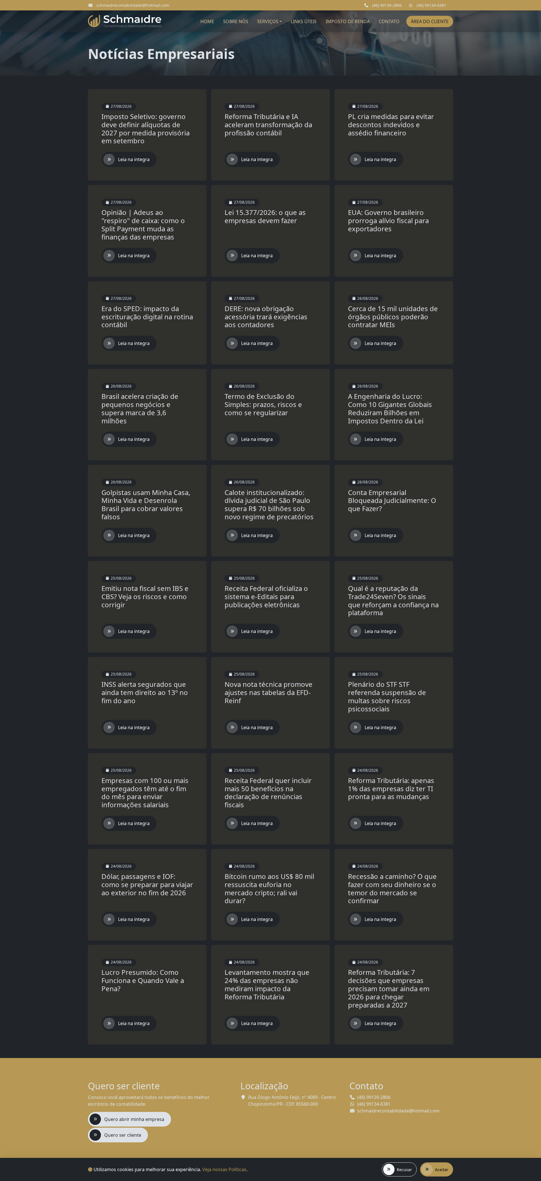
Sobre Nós (235, 21)
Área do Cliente (430, 21)
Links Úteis (304, 21)
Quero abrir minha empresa (134, 1119)
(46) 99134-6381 (431, 5)
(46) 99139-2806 (386, 5)
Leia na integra (134, 159)
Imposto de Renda (348, 21)
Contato (389, 21)
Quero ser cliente (122, 1135)
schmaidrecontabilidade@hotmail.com (132, 5)
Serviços (267, 21)
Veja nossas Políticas (224, 1169)
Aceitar (441, 1169)
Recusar (404, 1169)
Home (207, 21)
